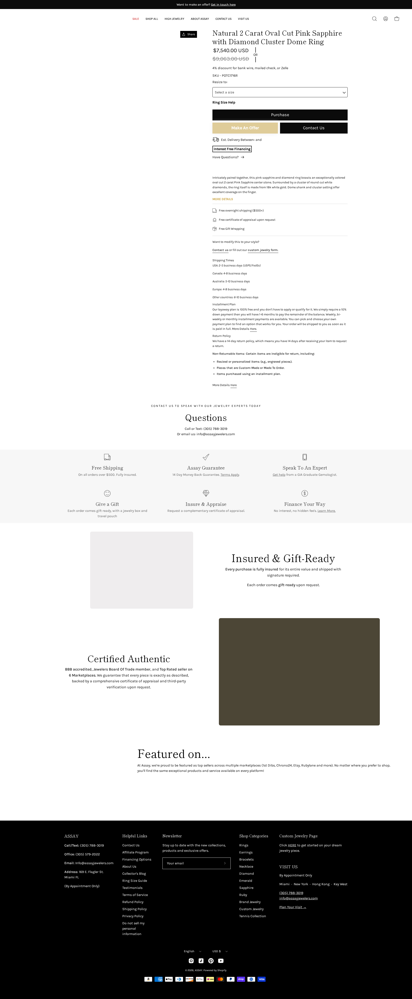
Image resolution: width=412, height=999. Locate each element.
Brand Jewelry (250, 902)
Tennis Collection (252, 916)
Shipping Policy (134, 909)
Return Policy (221, 336)
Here (233, 385)
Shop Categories (253, 835)
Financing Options (136, 859)
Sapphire (246, 888)
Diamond (246, 873)
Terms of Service (135, 895)
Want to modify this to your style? (235, 242)
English (189, 951)
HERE (292, 845)
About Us (129, 866)
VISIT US (288, 866)
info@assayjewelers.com (298, 898)
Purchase (280, 114)
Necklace (246, 866)
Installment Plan (224, 304)
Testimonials (132, 888)
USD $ (216, 951)
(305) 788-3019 (291, 893)
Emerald (245, 881)
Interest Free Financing (232, 149)
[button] (200, 18)
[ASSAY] (32, 18)
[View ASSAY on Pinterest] (211, 961)
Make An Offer (245, 127)
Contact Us (314, 127)
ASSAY (71, 835)
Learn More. (327, 511)
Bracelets (246, 859)
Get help (279, 475)
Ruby (243, 895)
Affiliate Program (135, 852)
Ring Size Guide (134, 881)
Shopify (221, 970)
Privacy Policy (132, 916)
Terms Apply (230, 475)
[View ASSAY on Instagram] (191, 961)
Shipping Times (223, 260)
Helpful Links (134, 835)
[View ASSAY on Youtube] (221, 961)
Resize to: (219, 82)
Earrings (246, 852)
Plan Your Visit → (292, 907)
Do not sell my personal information (133, 928)
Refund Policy (132, 902)
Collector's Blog (134, 873)
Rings (243, 845)
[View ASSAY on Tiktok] (201, 961)
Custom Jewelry (251, 909)
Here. (253, 329)
